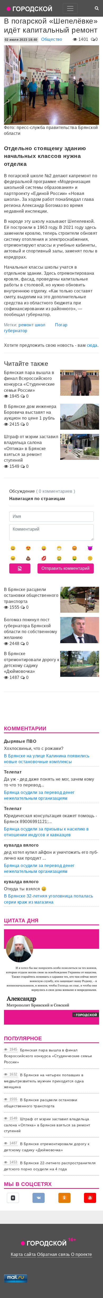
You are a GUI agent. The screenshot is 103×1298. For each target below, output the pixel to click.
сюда (92, 345)
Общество (51, 39)
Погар (61, 325)
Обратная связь (53, 1254)
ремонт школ (31, 325)
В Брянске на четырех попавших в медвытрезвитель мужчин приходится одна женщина (44, 1081)
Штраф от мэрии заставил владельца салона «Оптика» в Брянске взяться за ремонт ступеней (47, 1125)
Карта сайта (23, 1254)
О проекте (81, 1254)
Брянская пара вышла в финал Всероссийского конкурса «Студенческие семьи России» (48, 1056)
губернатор (15, 330)
